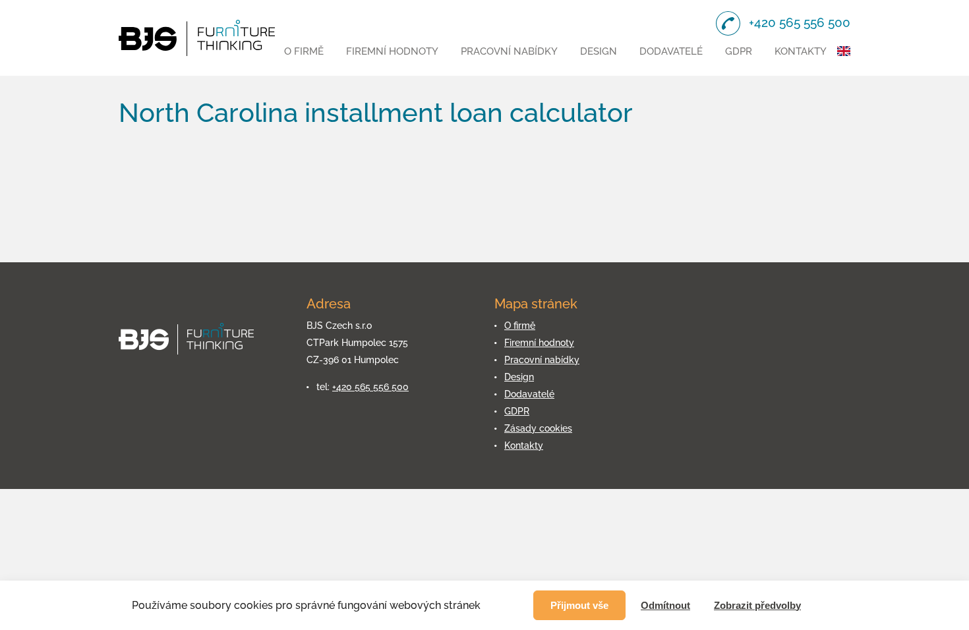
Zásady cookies (538, 428)
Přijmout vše (579, 605)
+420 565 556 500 (370, 387)
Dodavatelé (671, 51)
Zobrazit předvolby (757, 605)
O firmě (304, 51)
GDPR (738, 51)
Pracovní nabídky (509, 51)
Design (598, 51)
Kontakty (801, 51)
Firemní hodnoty (392, 51)
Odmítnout (665, 605)
